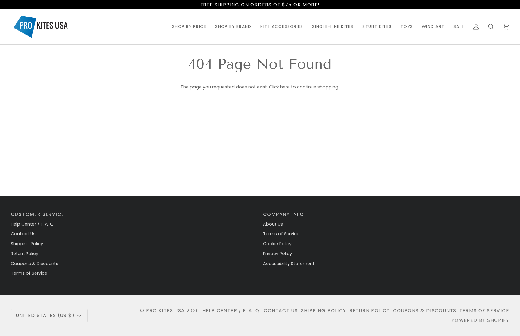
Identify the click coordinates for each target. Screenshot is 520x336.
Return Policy (24, 254)
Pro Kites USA (165, 310)
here (285, 87)
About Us (273, 224)
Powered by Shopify (480, 320)
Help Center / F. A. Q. (32, 224)
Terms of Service (29, 273)
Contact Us (23, 234)
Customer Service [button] (37, 214)
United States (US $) (45, 315)
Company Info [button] (283, 214)
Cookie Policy (277, 244)
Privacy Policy (277, 254)
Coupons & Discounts (34, 263)
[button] (189, 26)
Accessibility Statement (288, 263)
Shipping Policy (27, 244)
